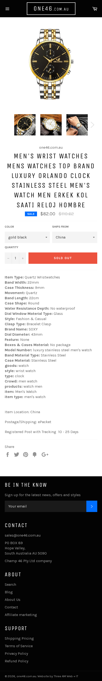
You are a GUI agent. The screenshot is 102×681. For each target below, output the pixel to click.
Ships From (60, 226)
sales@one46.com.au (23, 535)
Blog (9, 592)
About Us (12, 599)
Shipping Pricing (19, 638)
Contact (11, 607)
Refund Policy (16, 661)
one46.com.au (26, 676)
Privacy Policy (16, 653)
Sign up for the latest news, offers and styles (43, 495)
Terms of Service (19, 646)
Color (9, 226)
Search (10, 584)
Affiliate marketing (21, 614)
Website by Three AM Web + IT (57, 676)
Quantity (11, 247)
